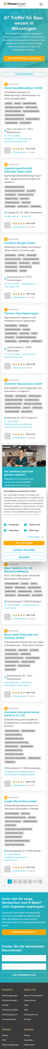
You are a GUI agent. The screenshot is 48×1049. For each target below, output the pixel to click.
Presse (27, 989)
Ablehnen (24, 557)
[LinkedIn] (27, 1030)
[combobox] (24, 912)
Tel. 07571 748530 (12, 338)
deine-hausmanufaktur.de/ (15, 136)
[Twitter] (8, 1030)
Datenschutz (31, 1036)
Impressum (31, 1039)
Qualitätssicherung (17, 1039)
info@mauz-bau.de (29, 588)
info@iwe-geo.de (11, 207)
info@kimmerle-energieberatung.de (18, 740)
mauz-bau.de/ (9, 591)
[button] (18, 143)
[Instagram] (40, 1030)
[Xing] (21, 1030)
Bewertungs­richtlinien (11, 1013)
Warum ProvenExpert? (33, 950)
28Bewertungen (19, 288)
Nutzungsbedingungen (16, 1036)
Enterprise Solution (10, 964)
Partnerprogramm (9, 969)
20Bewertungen (19, 675)
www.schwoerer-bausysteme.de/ (17, 410)
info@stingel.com (28, 274)
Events (5, 1018)
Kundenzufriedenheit (10, 1008)
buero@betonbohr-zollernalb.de (16, 662)
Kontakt (27, 973)
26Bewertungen (19, 421)
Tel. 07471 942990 (12, 130)
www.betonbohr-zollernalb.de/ (16, 665)
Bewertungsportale (10, 999)
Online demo (29, 999)
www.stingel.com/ (11, 277)
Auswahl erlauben (24, 550)
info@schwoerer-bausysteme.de (17, 408)
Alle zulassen (24, 543)
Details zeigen (34, 537)
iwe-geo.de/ (25, 207)
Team (26, 959)
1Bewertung (17, 351)
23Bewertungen (19, 753)
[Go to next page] (5, 843)
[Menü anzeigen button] (41, 4)
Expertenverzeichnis (32, 1008)
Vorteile (5, 959)
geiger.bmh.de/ (34, 817)
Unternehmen (29, 954)
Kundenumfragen (9, 954)
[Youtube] (33, 1030)
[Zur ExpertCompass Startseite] (18, 4)
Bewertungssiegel (9, 950)
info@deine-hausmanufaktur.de (17, 133)
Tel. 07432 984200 (12, 815)
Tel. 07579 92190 (11, 274)
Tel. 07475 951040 (12, 588)
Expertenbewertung (32, 1004)
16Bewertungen (19, 828)
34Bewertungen (19, 217)
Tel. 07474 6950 (10, 405)
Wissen (5, 989)
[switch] (26, 525)
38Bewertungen (19, 146)
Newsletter (28, 994)
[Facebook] (14, 1030)
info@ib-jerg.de (28, 338)
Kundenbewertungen (10, 1004)
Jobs (25, 964)
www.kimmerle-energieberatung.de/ (19, 742)
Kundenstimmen (30, 969)
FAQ (3, 994)
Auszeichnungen (8, 973)
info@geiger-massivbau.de (15, 817)
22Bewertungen (19, 602)
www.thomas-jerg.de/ (13, 340)
